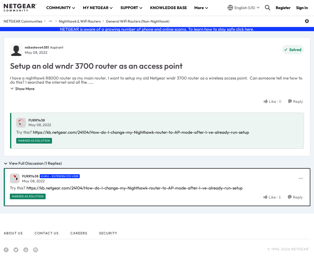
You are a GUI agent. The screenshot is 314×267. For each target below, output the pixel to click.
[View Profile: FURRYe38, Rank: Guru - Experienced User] (15, 178)
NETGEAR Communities (23, 21)
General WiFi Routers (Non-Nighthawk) (138, 21)
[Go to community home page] (20, 8)
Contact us (47, 233)
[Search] (268, 8)
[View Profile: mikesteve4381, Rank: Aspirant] (16, 50)
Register (283, 7)
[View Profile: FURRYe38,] (21, 123)
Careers (78, 233)
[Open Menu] (306, 21)
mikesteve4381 (37, 47)
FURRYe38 (36, 120)
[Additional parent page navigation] (50, 21)
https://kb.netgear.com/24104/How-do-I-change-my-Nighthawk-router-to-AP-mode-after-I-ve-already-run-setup (141, 132)
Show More (25, 89)
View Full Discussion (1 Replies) (35, 163)
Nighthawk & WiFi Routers (80, 21)
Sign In (302, 7)
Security (108, 233)
